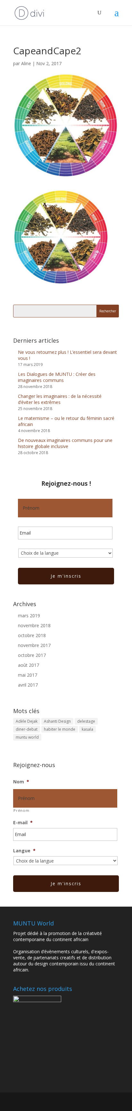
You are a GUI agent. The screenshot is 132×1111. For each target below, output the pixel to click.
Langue (24, 851)
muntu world (27, 737)
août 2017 (28, 665)
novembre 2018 (34, 625)
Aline (26, 63)
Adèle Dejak (26, 721)
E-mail (23, 822)
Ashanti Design (57, 721)
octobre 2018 (32, 635)
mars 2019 (29, 616)
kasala (87, 729)
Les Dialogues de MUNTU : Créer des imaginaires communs (56, 377)
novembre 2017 (34, 645)
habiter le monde (59, 729)
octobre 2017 (32, 655)
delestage (86, 721)
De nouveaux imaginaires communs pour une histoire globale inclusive (65, 443)
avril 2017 (28, 685)
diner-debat (26, 729)
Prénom (21, 810)
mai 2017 (27, 675)
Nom (21, 782)
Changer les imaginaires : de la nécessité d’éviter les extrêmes (60, 399)
